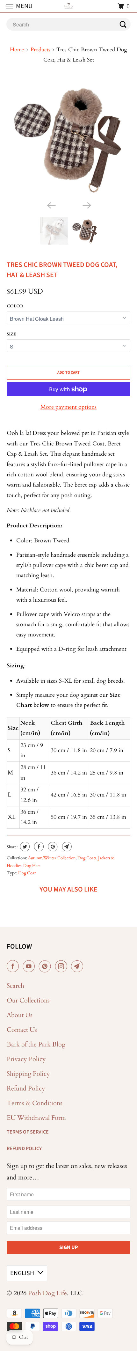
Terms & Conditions (34, 1103)
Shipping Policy (28, 1073)
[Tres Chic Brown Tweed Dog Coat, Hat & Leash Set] (68, 137)
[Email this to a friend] (66, 846)
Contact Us (22, 1029)
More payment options (68, 407)
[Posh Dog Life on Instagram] (62, 966)
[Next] (86, 205)
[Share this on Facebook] (38, 846)
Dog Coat (27, 873)
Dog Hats (31, 866)
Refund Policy (26, 1088)
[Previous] (51, 205)
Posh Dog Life (47, 1293)
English (22, 1273)
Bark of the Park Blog (36, 1044)
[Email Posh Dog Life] (78, 966)
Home (17, 49)
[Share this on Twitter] (24, 846)
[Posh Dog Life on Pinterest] (46, 966)
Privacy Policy (26, 1059)
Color (15, 306)
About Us (19, 1015)
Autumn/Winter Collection (52, 858)
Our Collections (28, 1000)
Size (11, 334)
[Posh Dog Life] (68, 6)
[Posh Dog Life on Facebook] (14, 966)
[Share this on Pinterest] (52, 846)
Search (15, 985)
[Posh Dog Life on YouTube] (30, 966)
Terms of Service (28, 1131)
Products (40, 49)
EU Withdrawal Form (36, 1117)
